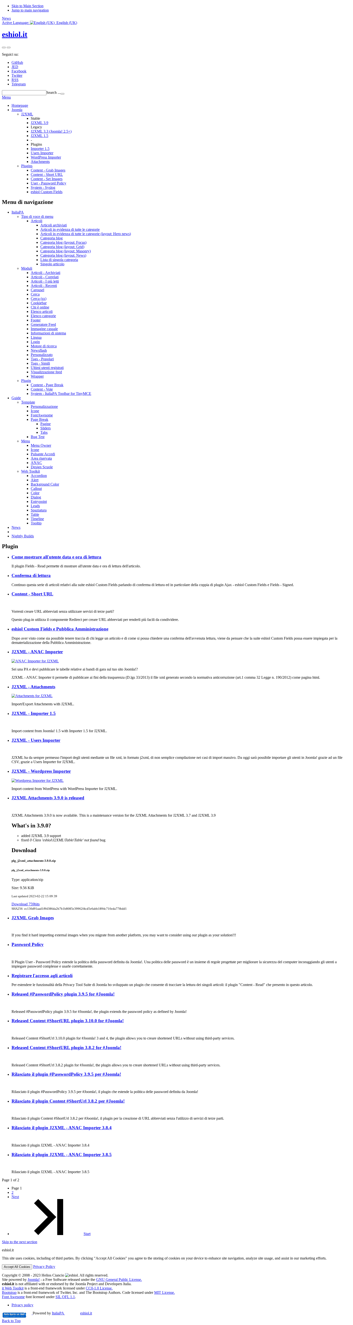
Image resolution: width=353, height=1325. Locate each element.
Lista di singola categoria (59, 260)
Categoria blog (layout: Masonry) (65, 251)
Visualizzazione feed (46, 372)
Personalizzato (42, 355)
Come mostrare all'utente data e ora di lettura (56, 556)
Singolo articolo (52, 264)
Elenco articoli (42, 311)
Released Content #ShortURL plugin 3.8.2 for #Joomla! (66, 1047)
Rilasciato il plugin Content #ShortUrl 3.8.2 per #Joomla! (68, 1101)
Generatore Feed (43, 324)
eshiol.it (14, 34)
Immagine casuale (44, 329)
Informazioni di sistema (48, 333)
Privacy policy (22, 1305)
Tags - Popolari (42, 359)
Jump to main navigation (30, 10)
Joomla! (34, 1279)
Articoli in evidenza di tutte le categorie (70, 229)
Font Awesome (13, 1297)
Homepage (20, 105)
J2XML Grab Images (33, 917)
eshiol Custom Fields (46, 192)
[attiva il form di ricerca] (4, 47)
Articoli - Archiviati (45, 273)
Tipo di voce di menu (37, 216)
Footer (36, 320)
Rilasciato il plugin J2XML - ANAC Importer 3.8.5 (62, 1154)
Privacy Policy (44, 1267)
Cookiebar (39, 303)
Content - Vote (42, 389)
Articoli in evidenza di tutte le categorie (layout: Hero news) (85, 234)
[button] (39, 23)
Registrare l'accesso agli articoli (42, 975)
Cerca (35, 294)
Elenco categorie (43, 316)
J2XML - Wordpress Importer (41, 771)
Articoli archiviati (53, 225)
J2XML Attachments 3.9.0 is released (48, 797)
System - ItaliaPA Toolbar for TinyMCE (61, 394)
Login (35, 342)
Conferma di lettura (31, 575)
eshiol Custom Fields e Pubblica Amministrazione (60, 628)
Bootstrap (9, 1292)
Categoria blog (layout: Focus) (63, 242)
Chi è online (40, 307)
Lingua (36, 337)
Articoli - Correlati (45, 277)
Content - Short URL (32, 593)
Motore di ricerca (44, 346)
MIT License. (164, 1292)
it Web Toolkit (13, 1288)
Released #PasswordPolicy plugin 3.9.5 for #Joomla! (63, 994)
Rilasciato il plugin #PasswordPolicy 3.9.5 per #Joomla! (66, 1074)
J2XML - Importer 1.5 (34, 713)
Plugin (26, 381)
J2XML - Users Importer (36, 740)
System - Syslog (43, 187)
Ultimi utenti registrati (47, 368)
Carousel (37, 290)
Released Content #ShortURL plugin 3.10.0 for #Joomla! (68, 1020)
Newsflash (39, 350)
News (6, 18)
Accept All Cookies (17, 1267)
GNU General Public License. (119, 1279)
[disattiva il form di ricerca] (9, 47)
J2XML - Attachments (33, 686)
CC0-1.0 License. (99, 1288)
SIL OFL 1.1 (65, 1297)
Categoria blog (51, 238)
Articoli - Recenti (44, 286)
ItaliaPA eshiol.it (72, 1313)
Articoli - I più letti (45, 281)
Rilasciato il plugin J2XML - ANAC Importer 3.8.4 (62, 1127)
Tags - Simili (40, 363)
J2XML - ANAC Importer (37, 651)
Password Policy (28, 944)
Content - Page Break (47, 385)
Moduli (26, 268)
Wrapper (37, 376)
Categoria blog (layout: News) (63, 255)
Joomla (17, 110)
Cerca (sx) (38, 299)
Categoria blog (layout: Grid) (62, 247)
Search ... (53, 92)
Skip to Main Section (27, 6)
